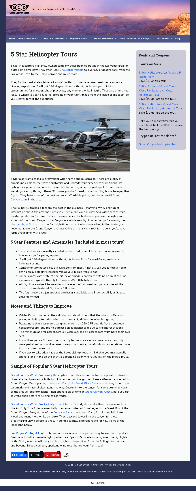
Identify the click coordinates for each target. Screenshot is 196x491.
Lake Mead (76, 383)
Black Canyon (92, 383)
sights (54, 212)
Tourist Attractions (103, 38)
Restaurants (163, 38)
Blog (177, 38)
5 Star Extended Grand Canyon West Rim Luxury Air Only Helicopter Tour (158, 91)
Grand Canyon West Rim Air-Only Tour (36, 404)
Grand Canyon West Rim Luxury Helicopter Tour (42, 375)
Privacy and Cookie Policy (117, 464)
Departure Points (78, 38)
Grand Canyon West (97, 392)
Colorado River (63, 412)
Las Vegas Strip (25, 224)
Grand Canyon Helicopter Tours (159, 144)
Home (12, 38)
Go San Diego (82, 464)
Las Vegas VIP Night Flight (28, 433)
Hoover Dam (60, 383)
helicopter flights (72, 70)
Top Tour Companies (54, 38)
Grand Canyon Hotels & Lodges (135, 38)
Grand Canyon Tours (28, 38)
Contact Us (97, 464)
